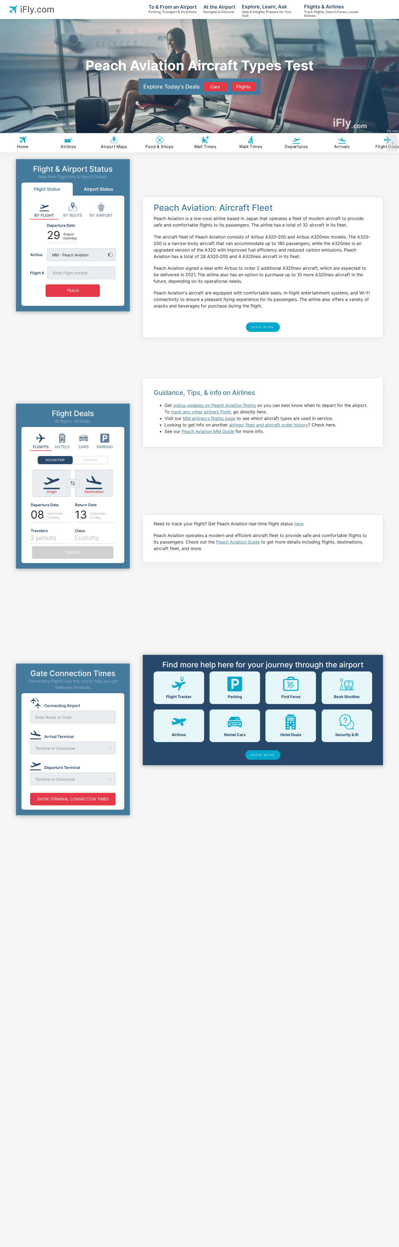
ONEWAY (90, 460)
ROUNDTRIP (55, 460)
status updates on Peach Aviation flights (214, 405)
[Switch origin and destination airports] (73, 483)
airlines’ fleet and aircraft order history (268, 425)
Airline (36, 254)
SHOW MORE (263, 754)
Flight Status (47, 189)
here (298, 523)
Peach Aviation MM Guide (208, 431)
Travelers (39, 530)
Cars (215, 86)
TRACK (72, 290)
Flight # (37, 273)
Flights (243, 86)
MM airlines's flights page (209, 418)
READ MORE (262, 327)
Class (80, 530)
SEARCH (72, 552)
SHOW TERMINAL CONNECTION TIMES (73, 799)
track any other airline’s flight (201, 411)
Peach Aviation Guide (238, 542)
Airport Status (98, 189)
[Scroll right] (392, 143)
